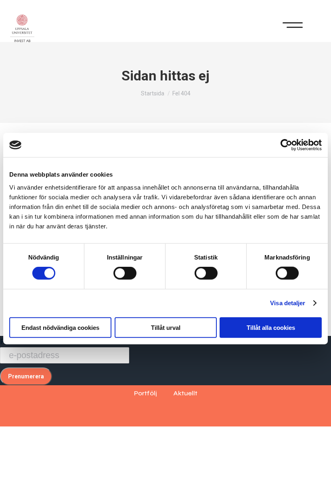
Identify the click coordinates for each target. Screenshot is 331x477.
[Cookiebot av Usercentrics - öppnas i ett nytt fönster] (286, 145)
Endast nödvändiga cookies (60, 327)
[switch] (124, 273)
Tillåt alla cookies (271, 327)
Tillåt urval (165, 327)
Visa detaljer (287, 303)
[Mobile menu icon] (292, 23)
